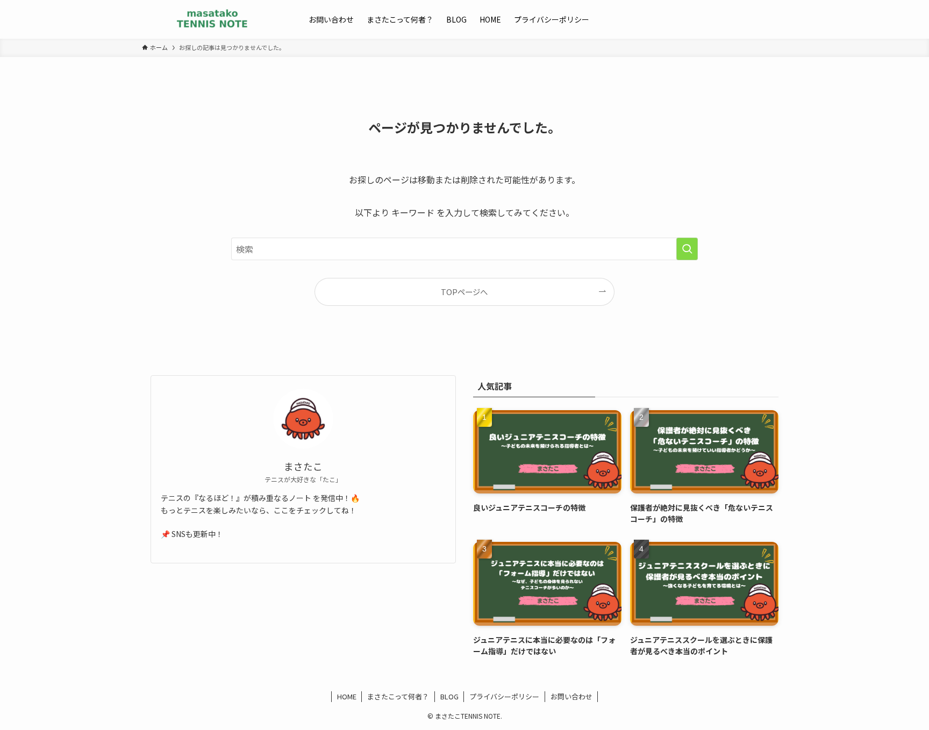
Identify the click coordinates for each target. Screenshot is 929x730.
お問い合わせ (571, 696)
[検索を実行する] (687, 249)
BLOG (449, 696)
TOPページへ (464, 291)
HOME (346, 696)
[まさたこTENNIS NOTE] (211, 19)
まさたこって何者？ (398, 696)
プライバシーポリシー (504, 696)
